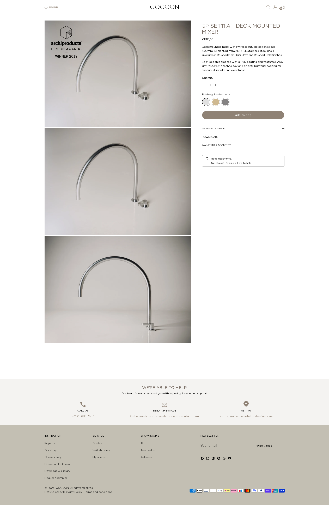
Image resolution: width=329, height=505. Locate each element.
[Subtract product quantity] (205, 85)
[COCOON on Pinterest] (219, 459)
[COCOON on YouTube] (230, 459)
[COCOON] (164, 6)
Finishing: (216, 94)
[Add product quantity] (215, 85)
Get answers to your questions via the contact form (164, 416)
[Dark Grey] (225, 102)
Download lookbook (57, 464)
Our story (51, 450)
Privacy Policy (73, 492)
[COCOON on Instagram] (208, 459)
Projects (50, 443)
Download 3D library (57, 471)
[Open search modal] (268, 6)
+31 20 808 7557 (83, 416)
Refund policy (54, 492)
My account (100, 457)
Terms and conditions (98, 492)
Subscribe (264, 445)
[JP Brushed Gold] (216, 102)
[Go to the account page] (275, 6)
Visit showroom (102, 450)
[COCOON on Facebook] (202, 459)
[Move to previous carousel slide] (274, 367)
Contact (98, 443)
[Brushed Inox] (206, 102)
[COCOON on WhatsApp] (224, 459)
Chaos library (53, 457)
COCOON (62, 488)
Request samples (56, 478)
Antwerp (146, 457)
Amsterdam (148, 450)
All (142, 443)
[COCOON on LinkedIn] (213, 459)
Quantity (207, 78)
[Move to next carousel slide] (281, 367)
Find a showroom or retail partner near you (246, 416)
